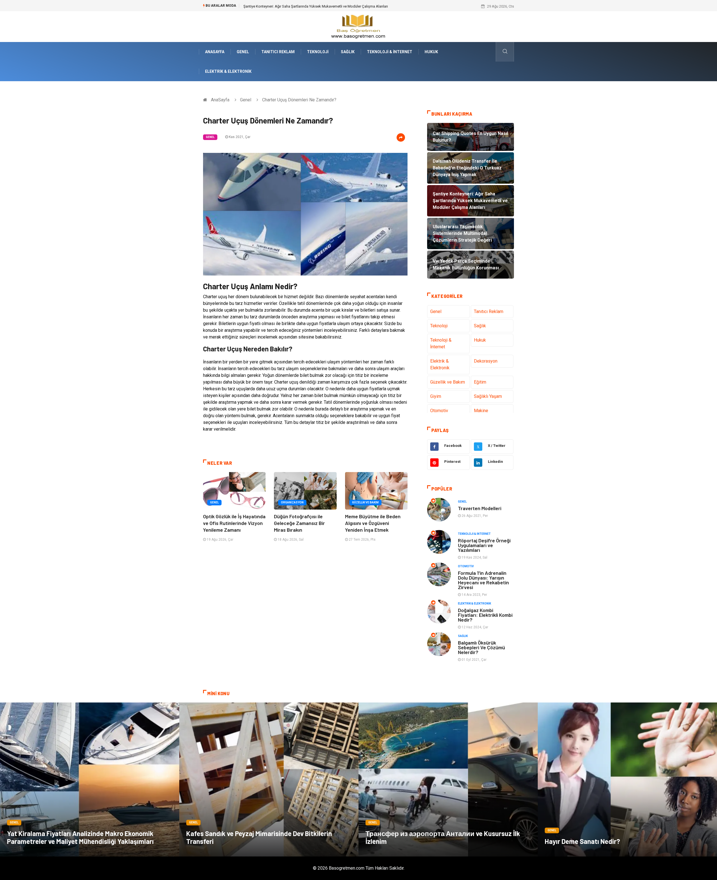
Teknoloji (318, 52)
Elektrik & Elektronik (228, 71)
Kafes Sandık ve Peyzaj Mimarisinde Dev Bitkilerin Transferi (259, 837)
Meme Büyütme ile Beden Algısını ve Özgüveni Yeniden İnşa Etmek (373, 523)
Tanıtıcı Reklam (278, 52)
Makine (481, 410)
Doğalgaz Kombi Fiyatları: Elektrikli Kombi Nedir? (485, 615)
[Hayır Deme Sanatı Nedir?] (627, 779)
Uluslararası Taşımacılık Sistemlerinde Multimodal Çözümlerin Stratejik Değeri (305, 6)
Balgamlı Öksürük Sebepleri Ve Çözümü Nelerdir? (481, 647)
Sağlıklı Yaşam (488, 396)
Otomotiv (439, 410)
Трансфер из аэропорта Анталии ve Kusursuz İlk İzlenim (443, 837)
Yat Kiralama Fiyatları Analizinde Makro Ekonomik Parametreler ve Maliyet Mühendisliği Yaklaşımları (80, 837)
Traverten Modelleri (479, 508)
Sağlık (348, 52)
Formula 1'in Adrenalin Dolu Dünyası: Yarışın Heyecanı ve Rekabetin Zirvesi (483, 580)
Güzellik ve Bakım (365, 502)
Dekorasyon (485, 361)
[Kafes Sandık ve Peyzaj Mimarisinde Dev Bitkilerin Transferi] (268, 779)
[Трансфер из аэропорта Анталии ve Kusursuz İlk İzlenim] (448, 779)
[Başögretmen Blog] (358, 26)
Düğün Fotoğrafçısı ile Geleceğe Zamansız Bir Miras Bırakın (299, 523)
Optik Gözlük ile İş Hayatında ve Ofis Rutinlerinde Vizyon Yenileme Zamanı (234, 523)
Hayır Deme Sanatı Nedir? (582, 841)
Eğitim (480, 382)
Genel (243, 52)
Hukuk (431, 52)
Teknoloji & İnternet (389, 52)
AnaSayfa (214, 52)
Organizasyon (292, 502)
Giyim (435, 396)
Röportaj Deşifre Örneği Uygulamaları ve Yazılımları (484, 545)
